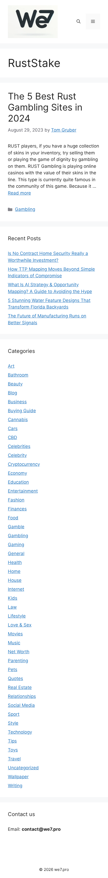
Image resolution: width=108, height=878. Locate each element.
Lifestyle (17, 616)
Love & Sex (19, 625)
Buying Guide (22, 410)
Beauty (15, 383)
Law (12, 607)
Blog (12, 392)
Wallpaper (18, 776)
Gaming (16, 544)
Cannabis (18, 419)
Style (13, 723)
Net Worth (18, 651)
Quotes (15, 678)
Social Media (21, 705)
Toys (13, 749)
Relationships (22, 696)
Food (13, 517)
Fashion (16, 500)
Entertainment (23, 491)
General (16, 553)
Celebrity (17, 455)
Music (14, 642)
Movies (15, 633)
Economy (17, 473)
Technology (20, 732)
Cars (13, 428)
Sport (13, 714)
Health (15, 562)
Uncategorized (23, 767)
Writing (15, 785)
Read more (19, 193)
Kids (12, 598)
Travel (14, 758)
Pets (12, 669)
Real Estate (20, 687)
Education (18, 482)
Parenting (18, 660)
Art (11, 366)
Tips (12, 741)
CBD (12, 437)
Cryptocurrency (24, 464)
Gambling (25, 209)
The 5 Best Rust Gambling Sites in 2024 (45, 107)
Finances (17, 508)
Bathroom (18, 375)
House (14, 580)
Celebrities (19, 446)
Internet (16, 589)
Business (17, 401)
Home (14, 571)
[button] (78, 21)
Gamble (16, 526)
